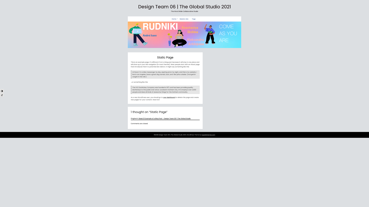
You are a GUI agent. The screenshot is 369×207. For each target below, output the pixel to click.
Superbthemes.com (208, 135)
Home (174, 19)
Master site (184, 19)
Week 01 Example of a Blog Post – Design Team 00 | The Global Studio (164, 118)
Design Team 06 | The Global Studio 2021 (184, 7)
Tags (194, 19)
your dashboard (169, 97)
